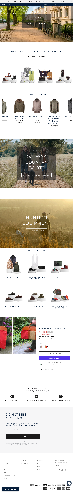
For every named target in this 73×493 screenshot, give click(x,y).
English (46, 4)
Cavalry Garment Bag (53, 329)
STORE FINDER (6, 463)
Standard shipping (45, 338)
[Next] (70, 113)
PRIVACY (5, 466)
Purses (59, 266)
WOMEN (42, 23)
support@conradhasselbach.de (62, 464)
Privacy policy (32, 443)
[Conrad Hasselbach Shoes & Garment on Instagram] (62, 470)
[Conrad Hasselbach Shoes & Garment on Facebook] (59, 470)
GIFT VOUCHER (41, 460)
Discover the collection (36, 175)
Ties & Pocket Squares (59, 295)
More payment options (55, 363)
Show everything (36, 230)
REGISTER (22, 436)
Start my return (40, 469)
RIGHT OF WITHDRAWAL (9, 476)
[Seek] (55, 4)
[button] (11, 9)
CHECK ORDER (24, 463)
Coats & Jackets (13, 266)
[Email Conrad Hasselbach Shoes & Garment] (56, 470)
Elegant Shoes (13, 295)
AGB (4, 469)
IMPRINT (5, 472)
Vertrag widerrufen (10, 489)
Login (63, 4)
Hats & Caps (36, 295)
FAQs (38, 466)
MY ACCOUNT (23, 460)
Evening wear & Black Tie (36, 266)
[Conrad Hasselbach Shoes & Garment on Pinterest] (65, 470)
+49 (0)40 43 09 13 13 (6, 4)
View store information (47, 370)
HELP (38, 463)
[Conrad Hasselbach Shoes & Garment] (34, 11)
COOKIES (5, 479)
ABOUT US (5, 460)
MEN (30, 23)
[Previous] (3, 113)
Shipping (53, 336)
